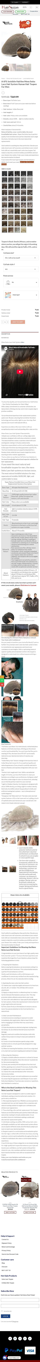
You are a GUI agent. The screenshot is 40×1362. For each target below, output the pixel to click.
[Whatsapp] (20, 1338)
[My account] (30, 7)
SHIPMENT (25, 2)
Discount (15, 14)
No (13, 282)
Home (3, 78)
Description (5, 334)
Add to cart (18, 322)
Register (15, 1321)
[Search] (25, 7)
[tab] (20, 334)
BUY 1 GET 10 (25, 14)
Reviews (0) (5, 337)
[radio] (4, 173)
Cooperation (34, 11)
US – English (15, 2)
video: (22, 342)
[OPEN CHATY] (5, 1358)
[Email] (25, 1338)
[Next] (39, 1197)
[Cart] (37, 7)
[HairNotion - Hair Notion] (10, 7)
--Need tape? (16, 295)
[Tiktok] (30, 1338)
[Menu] (24, 7)
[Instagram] (15, 1338)
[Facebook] (10, 1338)
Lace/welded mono (28, 78)
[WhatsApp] (2, 680)
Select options (10, 1212)
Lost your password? (7, 1321)
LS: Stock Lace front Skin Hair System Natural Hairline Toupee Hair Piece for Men (30, 1206)
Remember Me (7, 1311)
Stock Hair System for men (14, 78)
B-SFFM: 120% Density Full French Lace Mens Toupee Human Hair (10, 1206)
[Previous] (1, 1197)
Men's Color (6, 169)
